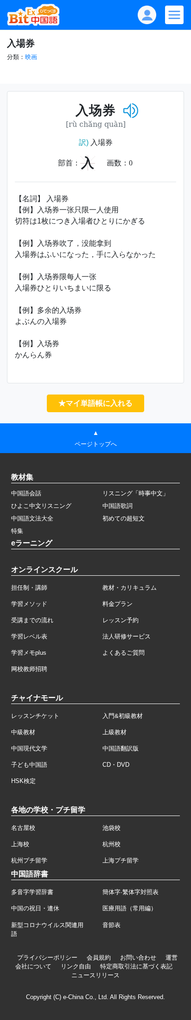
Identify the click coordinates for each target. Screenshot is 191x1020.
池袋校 (111, 827)
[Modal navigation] (174, 15)
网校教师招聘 (29, 668)
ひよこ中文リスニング (41, 505)
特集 (17, 530)
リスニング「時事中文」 (135, 493)
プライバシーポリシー (47, 957)
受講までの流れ (32, 620)
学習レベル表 (29, 636)
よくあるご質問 (123, 652)
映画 (31, 56)
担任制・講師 (29, 587)
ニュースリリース (95, 975)
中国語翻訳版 (120, 748)
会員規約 (99, 957)
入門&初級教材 (122, 715)
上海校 (20, 844)
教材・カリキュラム (129, 587)
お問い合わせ (138, 957)
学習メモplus (28, 652)
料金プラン (117, 603)
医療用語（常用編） (129, 908)
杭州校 (111, 844)
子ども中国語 (29, 764)
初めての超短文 (123, 518)
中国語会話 (26, 493)
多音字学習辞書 (32, 891)
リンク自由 (76, 966)
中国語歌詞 (117, 505)
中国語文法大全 (32, 518)
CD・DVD (115, 764)
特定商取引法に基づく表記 (136, 966)
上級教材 (114, 732)
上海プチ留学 (120, 860)
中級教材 (23, 732)
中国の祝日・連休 (35, 908)
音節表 (111, 924)
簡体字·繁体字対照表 (130, 891)
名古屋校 (23, 827)
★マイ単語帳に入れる (95, 403)
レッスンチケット (35, 715)
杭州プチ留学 (29, 860)
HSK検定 (23, 780)
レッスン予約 (120, 620)
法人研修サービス (126, 636)
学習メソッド (29, 603)
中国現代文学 (29, 748)
